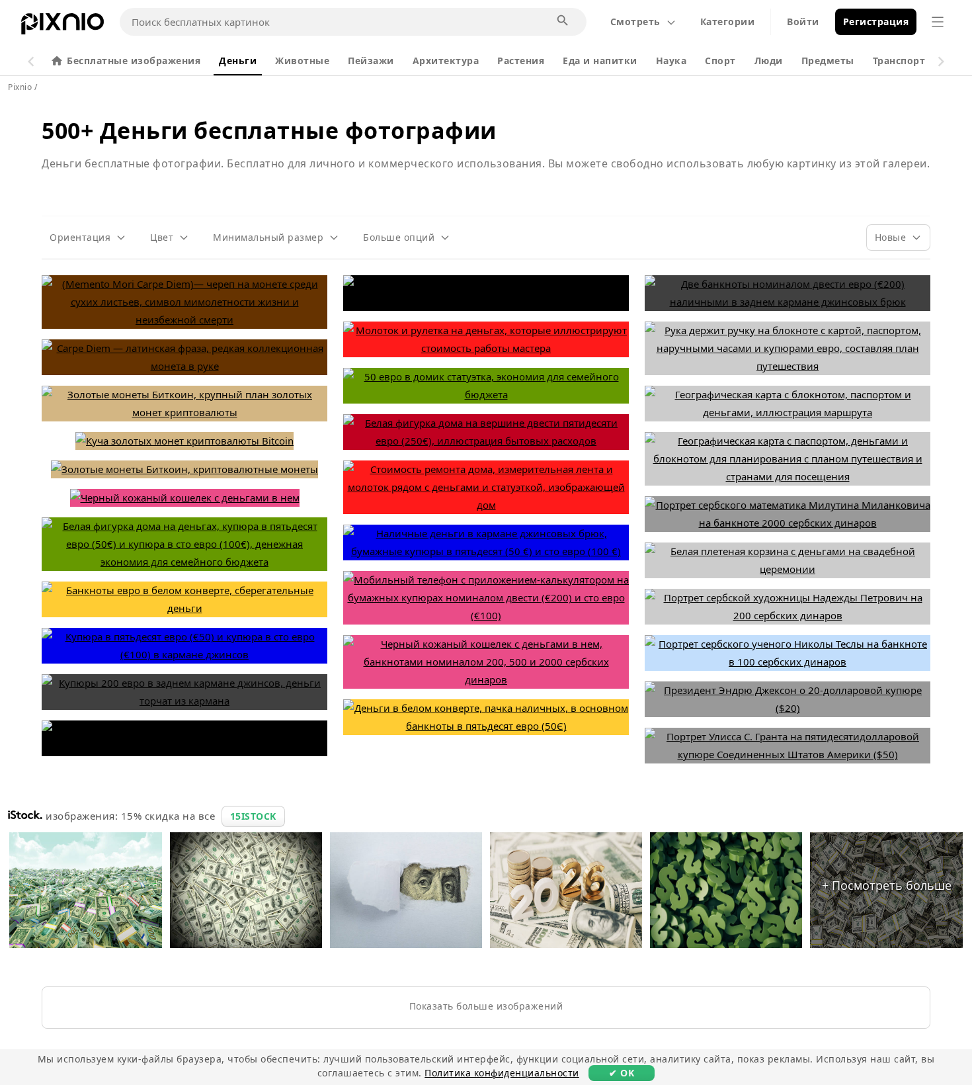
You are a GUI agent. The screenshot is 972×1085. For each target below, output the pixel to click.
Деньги (238, 60)
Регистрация (876, 21)
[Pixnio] (62, 26)
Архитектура (446, 60)
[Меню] (937, 22)
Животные (302, 60)
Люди (768, 60)
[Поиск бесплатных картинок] (563, 21)
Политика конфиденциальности (502, 1072)
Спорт (720, 60)
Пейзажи (371, 60)
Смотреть (635, 21)
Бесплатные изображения (133, 60)
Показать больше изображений (486, 1006)
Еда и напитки (600, 60)
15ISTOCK (253, 816)
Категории (727, 21)
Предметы (827, 60)
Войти (803, 21)
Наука (671, 60)
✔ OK (621, 1072)
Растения (520, 60)
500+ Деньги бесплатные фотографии (269, 130)
